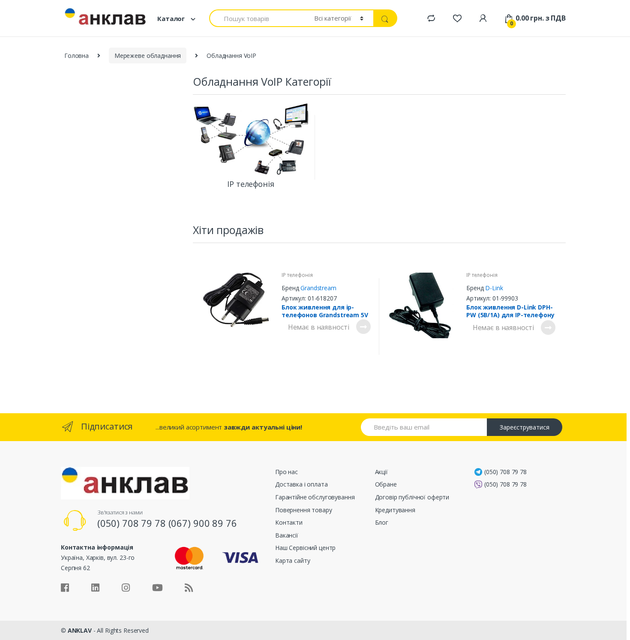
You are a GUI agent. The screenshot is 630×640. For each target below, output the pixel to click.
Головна (76, 55)
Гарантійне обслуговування (315, 497)
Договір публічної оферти (412, 497)
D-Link (494, 288)
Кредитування (395, 510)
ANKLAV (80, 630)
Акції (381, 472)
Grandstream (318, 288)
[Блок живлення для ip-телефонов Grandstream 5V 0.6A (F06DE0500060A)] (239, 300)
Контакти (289, 522)
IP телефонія (297, 275)
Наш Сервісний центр (305, 548)
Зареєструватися (524, 427)
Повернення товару (303, 510)
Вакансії (286, 535)
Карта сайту (292, 560)
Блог (381, 522)
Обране (386, 484)
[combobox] (256, 18)
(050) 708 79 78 (505, 472)
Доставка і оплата (301, 484)
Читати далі (363, 326)
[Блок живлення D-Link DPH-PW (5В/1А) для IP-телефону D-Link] (424, 305)
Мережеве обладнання (147, 55)
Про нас (286, 472)
